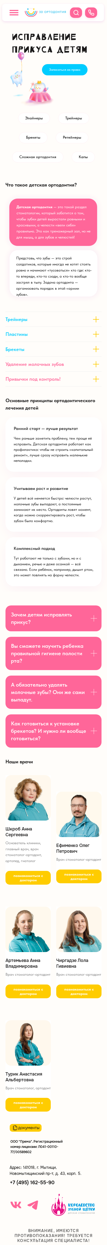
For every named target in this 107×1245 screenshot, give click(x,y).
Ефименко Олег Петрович (72, 848)
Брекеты (33, 137)
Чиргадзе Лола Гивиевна (72, 963)
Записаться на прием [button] (64, 70)
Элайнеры (34, 118)
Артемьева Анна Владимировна (22, 963)
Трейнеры (73, 118)
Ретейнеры (72, 137)
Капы (83, 157)
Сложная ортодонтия (37, 157)
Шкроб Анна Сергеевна (18, 832)
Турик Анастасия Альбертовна (23, 1077)
